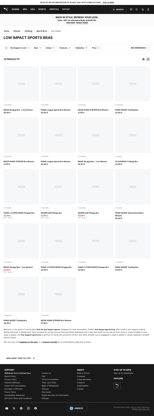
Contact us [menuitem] (46, 373)
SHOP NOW (70, 23)
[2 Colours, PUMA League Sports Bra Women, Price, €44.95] (58, 90)
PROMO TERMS (82, 23)
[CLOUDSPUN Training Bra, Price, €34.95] (133, 141)
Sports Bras (41, 31)
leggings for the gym (29, 342)
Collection (79, 48)
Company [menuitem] (81, 376)
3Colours (7, 105)
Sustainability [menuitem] (82, 386)
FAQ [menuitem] (43, 376)
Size (36, 48)
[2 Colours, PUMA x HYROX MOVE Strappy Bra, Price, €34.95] (58, 247)
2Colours (45, 105)
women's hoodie (50, 342)
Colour (49, 48)
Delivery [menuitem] (45, 389)
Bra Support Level (18, 48)
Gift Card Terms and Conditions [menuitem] (18, 398)
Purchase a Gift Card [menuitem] (13, 389)
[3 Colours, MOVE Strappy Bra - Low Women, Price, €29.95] (21, 90)
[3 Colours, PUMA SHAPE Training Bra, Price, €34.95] (133, 90)
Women (17, 31)
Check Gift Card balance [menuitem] (15, 386)
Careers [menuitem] (80, 389)
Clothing (28, 31)
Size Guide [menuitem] (46, 392)
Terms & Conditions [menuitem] (50, 379)
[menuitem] (15, 9)
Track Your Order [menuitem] (49, 382)
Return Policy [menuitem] (10, 376)
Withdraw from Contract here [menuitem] (18, 373)
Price (94, 48)
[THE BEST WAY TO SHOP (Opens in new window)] (117, 385)
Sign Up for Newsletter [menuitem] (123, 373)
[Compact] (143, 59)
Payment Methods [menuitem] (12, 382)
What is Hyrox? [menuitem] (83, 373)
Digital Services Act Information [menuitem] (55, 395)
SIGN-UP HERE (108, 2)
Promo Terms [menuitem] (10, 392)
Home (6, 31)
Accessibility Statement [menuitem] (15, 395)
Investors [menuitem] (81, 382)
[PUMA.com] (5, 9)
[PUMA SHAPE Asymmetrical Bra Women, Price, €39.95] (133, 194)
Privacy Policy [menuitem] (11, 379)
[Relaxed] (148, 59)
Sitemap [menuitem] (45, 398)
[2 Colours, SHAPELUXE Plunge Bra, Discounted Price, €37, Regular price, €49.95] (58, 194)
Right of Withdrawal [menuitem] (50, 386)
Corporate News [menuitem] (84, 379)
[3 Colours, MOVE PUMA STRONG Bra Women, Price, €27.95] (95, 90)
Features (63, 48)
